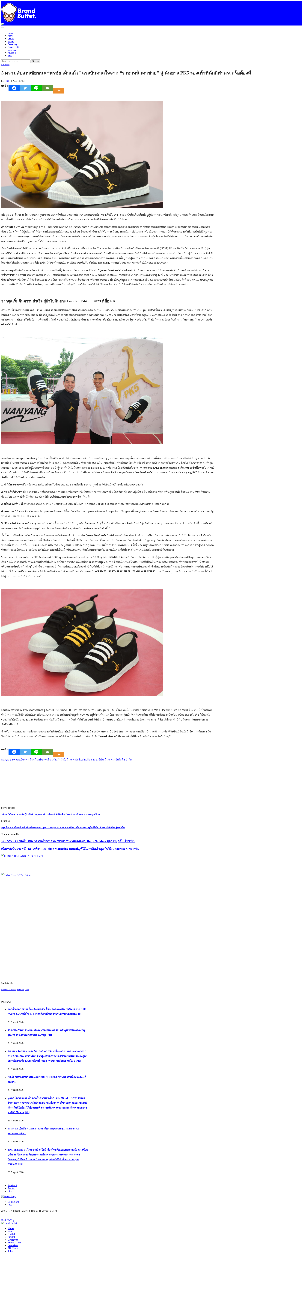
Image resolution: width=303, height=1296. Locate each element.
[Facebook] (14, 88)
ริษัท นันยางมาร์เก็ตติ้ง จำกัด (115, 760)
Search (35, 61)
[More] (60, 88)
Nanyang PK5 (9, 760)
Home (10, 33)
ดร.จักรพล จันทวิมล (28, 760)
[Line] (36, 88)
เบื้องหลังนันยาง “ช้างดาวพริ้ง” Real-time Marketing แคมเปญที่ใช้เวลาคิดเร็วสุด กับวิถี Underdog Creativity (70, 848)
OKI (6, 81)
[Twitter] (25, 88)
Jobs (10, 55)
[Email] (47, 88)
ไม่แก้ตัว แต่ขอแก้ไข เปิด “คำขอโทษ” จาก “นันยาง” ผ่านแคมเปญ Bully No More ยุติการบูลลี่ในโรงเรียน (68, 841)
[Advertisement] (96, 784)
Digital (11, 38)
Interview (12, 50)
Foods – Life (13, 47)
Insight (11, 41)
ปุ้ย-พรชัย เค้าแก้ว (50, 760)
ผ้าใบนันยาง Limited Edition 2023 (80, 760)
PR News (12, 53)
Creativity (12, 44)
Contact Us (13, 1201)
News (10, 36)
